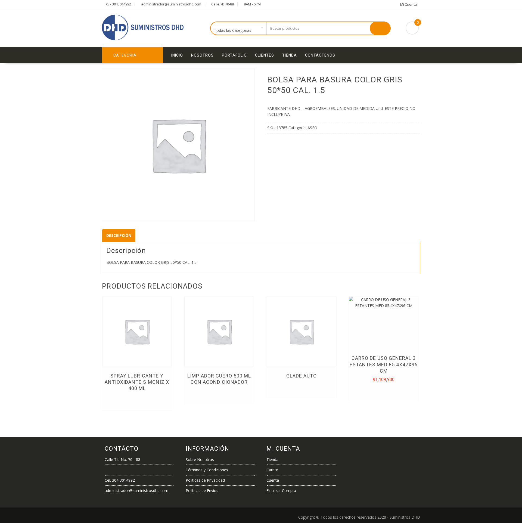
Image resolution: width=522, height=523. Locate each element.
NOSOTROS (202, 55)
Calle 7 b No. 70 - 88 (122, 459)
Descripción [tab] (118, 235)
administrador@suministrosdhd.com (136, 490)
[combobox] (238, 28)
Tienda (289, 55)
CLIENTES (264, 55)
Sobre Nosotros (200, 459)
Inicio (177, 55)
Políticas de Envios (202, 490)
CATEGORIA (124, 55)
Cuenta (272, 480)
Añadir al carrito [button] (384, 391)
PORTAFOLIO (234, 55)
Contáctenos (320, 55)
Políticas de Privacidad (205, 480)
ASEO (312, 127)
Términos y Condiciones (207, 469)
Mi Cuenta (408, 4)
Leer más (137, 400)
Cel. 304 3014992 (120, 480)
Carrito (272, 469)
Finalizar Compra (281, 490)
